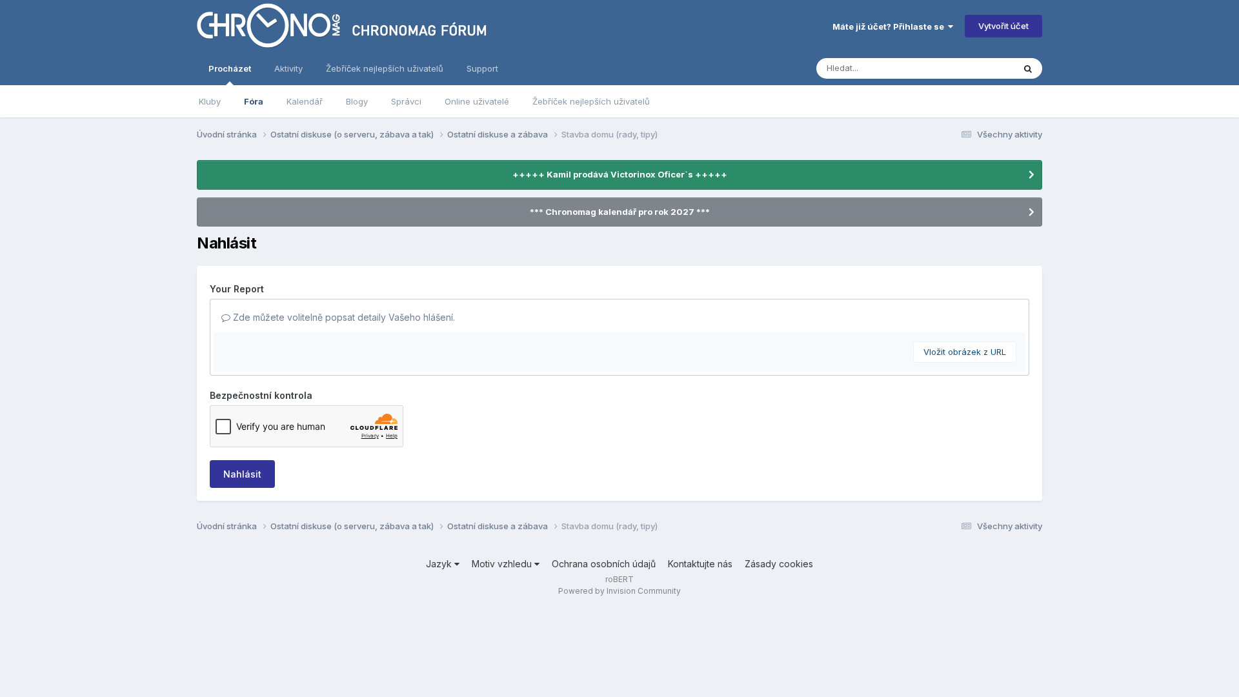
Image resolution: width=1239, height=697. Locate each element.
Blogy (357, 101)
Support (482, 68)
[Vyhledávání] (1028, 68)
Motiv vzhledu (503, 563)
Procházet (229, 68)
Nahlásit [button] (242, 474)
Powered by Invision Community (619, 591)
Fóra (253, 101)
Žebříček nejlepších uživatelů (591, 101)
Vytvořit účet (1003, 26)
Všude (984, 68)
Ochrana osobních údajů (604, 563)
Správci (406, 101)
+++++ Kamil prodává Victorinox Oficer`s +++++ (619, 174)
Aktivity (288, 68)
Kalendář (305, 101)
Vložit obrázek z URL (964, 352)
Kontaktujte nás (700, 563)
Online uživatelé (477, 101)
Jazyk (440, 563)
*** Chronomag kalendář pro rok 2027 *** (620, 212)
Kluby (210, 101)
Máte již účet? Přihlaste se (890, 26)
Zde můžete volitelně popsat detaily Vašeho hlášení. (342, 317)
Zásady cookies (779, 563)
